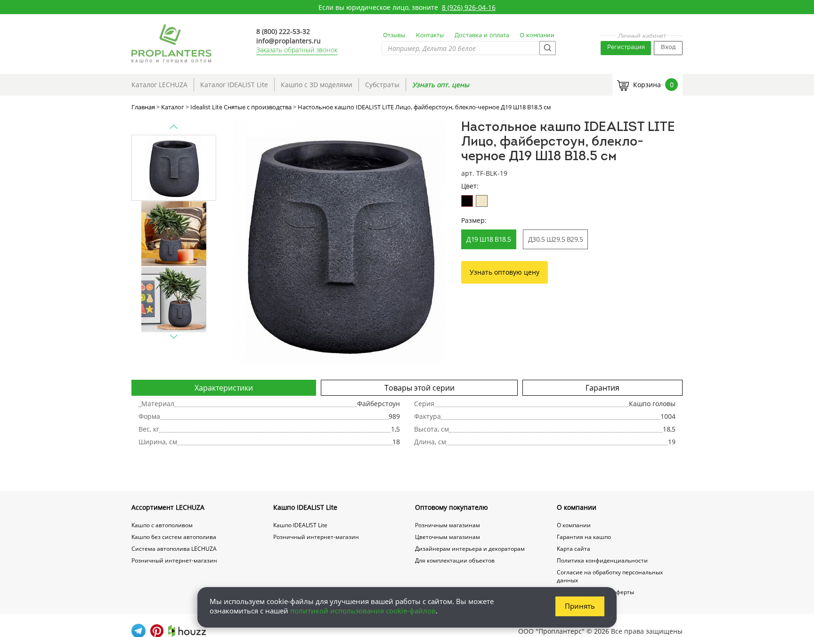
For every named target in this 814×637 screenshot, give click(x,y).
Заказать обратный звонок (296, 49)
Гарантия (602, 388)
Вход (668, 47)
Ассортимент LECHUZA (167, 507)
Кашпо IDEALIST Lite (305, 507)
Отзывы (394, 35)
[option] (339, 243)
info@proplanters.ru (288, 40)
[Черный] (467, 201)
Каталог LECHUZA (159, 84)
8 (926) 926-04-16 (469, 7)
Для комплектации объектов (455, 560)
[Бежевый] (482, 201)
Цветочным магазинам (447, 537)
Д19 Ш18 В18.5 (488, 239)
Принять (580, 606)
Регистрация (626, 47)
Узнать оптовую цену (504, 272)
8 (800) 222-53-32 (283, 31)
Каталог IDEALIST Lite (234, 84)
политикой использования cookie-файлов (363, 610)
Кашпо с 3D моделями (316, 84)
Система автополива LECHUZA (174, 549)
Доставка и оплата (482, 35)
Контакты (430, 35)
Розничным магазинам (447, 525)
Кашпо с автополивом (162, 525)
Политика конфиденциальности (602, 560)
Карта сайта (573, 549)
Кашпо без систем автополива (173, 537)
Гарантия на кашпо (584, 537)
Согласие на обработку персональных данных (610, 576)
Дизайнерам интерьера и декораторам (470, 549)
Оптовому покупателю (451, 507)
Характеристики (224, 388)
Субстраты (382, 84)
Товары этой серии (419, 388)
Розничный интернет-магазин (174, 560)
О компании (537, 35)
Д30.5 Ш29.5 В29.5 (555, 239)
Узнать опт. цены (440, 84)
